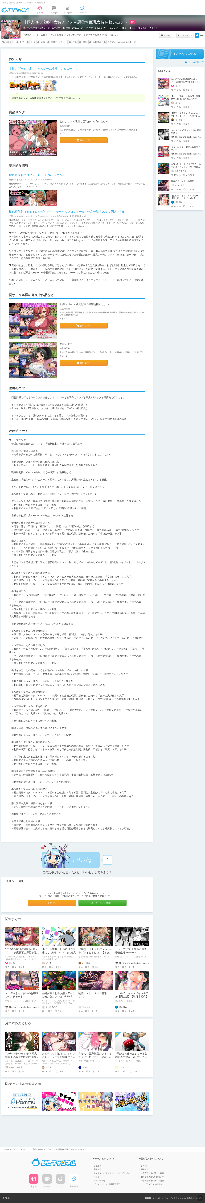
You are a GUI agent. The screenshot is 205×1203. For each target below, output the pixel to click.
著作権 (144, 1165)
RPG (22, 42)
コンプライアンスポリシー (152, 1184)
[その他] (201, 35)
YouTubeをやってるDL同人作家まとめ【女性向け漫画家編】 (21, 1057)
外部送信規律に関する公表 (152, 1180)
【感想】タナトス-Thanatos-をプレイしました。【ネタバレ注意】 (95, 952)
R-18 (32, 42)
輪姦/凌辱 (97, 42)
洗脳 (75, 42)
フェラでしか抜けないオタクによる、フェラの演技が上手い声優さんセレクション (58, 1057)
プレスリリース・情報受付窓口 (107, 1184)
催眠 (85, 42)
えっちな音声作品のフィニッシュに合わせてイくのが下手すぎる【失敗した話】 (95, 1057)
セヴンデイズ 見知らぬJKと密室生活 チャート (131, 951)
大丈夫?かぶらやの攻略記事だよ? (121, 42)
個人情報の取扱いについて (152, 1177)
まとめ (23, 1149)
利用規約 (97, 1169)
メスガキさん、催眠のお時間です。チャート (21, 995)
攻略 (43, 42)
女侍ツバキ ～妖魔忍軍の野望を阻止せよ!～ (85, 304)
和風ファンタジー (58, 42)
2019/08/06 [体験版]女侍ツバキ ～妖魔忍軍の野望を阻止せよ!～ (22, 952)
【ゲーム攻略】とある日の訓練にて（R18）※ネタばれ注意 (59, 951)
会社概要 (97, 1165)
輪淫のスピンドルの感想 (92, 993)
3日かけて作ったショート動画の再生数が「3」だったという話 (131, 1057)
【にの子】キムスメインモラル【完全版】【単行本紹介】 (131, 995)
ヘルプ (96, 1177)
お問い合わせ (99, 1180)
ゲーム (154, 28)
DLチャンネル (15, 9)
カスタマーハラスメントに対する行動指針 (112, 1173)
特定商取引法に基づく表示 (152, 1173)
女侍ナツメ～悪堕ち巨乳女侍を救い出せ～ (84, 121)
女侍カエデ (66, 344)
